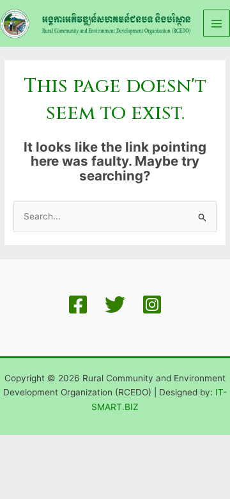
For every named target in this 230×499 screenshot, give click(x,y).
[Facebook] (78, 304)
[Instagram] (152, 304)
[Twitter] (115, 304)
